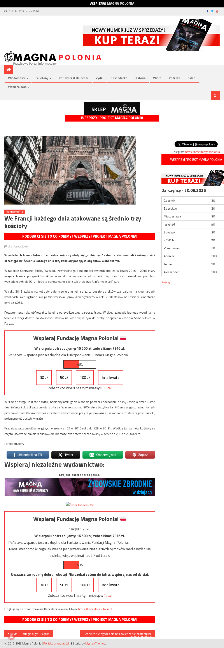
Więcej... (166, 282)
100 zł (85, 377)
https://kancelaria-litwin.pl (95, 609)
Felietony (41, 78)
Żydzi (99, 78)
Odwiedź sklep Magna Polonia (112, 108)
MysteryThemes (95, 643)
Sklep (191, 78)
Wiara (157, 78)
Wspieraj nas (17, 86)
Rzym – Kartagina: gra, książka (29, 633)
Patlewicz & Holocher (74, 78)
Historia (140, 78)
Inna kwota (110, 377)
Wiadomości (16, 78)
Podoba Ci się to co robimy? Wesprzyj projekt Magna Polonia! (79, 236)
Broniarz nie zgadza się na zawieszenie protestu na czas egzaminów (118, 634)
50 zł (64, 377)
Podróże (174, 78)
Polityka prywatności (56, 643)
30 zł (44, 377)
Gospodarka (118, 78)
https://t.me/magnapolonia (202, 151)
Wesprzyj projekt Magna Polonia (112, 118)
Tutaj (108, 388)
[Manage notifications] (11, 636)
